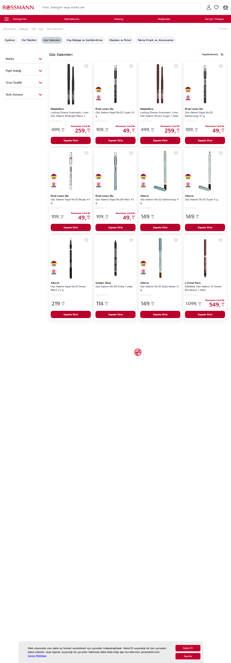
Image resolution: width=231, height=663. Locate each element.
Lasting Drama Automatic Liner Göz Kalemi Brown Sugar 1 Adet (159, 114)
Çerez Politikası (37, 656)
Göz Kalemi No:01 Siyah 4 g (201, 199)
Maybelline (57, 109)
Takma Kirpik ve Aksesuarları (156, 40)
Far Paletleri (29, 40)
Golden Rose (103, 283)
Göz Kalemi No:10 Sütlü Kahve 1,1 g (159, 288)
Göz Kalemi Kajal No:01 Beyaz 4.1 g (70, 201)
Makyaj (23, 29)
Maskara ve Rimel (120, 40)
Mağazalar (164, 19)
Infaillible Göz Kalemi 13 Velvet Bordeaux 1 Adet (203, 288)
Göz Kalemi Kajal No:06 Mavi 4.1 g (114, 201)
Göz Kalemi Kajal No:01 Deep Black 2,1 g (68, 288)
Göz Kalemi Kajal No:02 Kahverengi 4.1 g (199, 114)
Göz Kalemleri (51, 40)
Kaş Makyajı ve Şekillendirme (85, 40)
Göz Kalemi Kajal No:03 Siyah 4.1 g (114, 114)
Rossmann (10, 29)
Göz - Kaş (37, 29)
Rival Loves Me (104, 109)
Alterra (144, 196)
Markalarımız (71, 19)
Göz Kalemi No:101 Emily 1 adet (114, 286)
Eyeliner (10, 40)
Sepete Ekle (71, 140)
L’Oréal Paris (193, 283)
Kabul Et (188, 648)
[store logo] (18, 7)
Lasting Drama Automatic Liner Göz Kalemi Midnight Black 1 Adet (70, 114)
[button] (225, 7)
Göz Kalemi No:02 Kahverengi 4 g (159, 201)
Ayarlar (188, 656)
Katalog (118, 19)
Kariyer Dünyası (214, 19)
